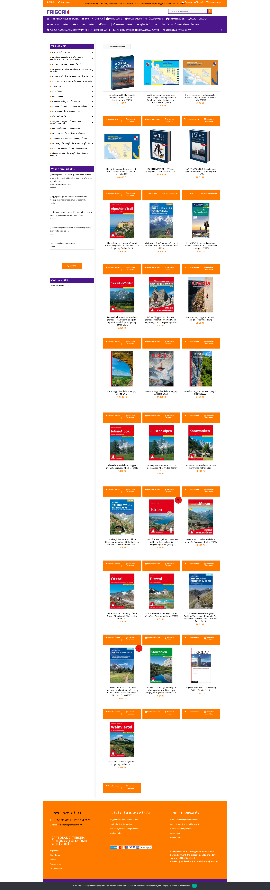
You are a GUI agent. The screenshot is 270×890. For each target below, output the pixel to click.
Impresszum (175, 833)
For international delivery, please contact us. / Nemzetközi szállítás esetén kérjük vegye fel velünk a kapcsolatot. (135, 3)
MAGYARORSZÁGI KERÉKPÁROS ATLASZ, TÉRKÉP (72, 70)
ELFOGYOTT (152, 193)
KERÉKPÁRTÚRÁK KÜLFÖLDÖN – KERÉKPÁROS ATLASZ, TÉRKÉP (72, 58)
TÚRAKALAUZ (72, 86)
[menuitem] (51, 2)
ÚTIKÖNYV (72, 91)
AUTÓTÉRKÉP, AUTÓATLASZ (72, 101)
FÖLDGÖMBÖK (72, 116)
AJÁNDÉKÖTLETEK (72, 52)
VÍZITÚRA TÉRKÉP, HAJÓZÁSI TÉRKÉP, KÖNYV (69, 154)
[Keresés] (220, 30)
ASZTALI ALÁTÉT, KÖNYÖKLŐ (66, 64)
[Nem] (266, 885)
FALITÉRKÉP (72, 96)
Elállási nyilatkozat (57, 286)
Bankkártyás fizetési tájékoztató (124, 828)
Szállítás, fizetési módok (121, 824)
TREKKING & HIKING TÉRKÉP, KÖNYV (69, 138)
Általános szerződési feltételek (184, 819)
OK (194, 886)
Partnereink (55, 864)
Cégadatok (55, 855)
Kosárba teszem (114, 119)
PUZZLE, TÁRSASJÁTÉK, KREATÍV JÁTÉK (72, 143)
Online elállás (56, 868)
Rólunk (53, 859)
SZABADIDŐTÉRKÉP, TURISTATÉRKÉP (72, 76)
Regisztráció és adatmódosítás (124, 819)
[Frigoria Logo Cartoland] (61, 11)
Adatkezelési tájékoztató (181, 828)
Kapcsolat (54, 850)
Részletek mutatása (131, 120)
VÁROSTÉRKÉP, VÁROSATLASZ (67, 111)
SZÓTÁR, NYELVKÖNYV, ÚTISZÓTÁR (69, 148)
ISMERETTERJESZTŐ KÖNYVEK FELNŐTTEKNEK (72, 122)
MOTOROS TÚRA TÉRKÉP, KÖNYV (68, 133)
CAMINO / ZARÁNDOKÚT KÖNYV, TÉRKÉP (72, 81)
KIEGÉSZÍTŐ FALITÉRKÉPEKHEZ (67, 128)
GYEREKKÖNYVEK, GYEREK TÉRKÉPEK (72, 106)
